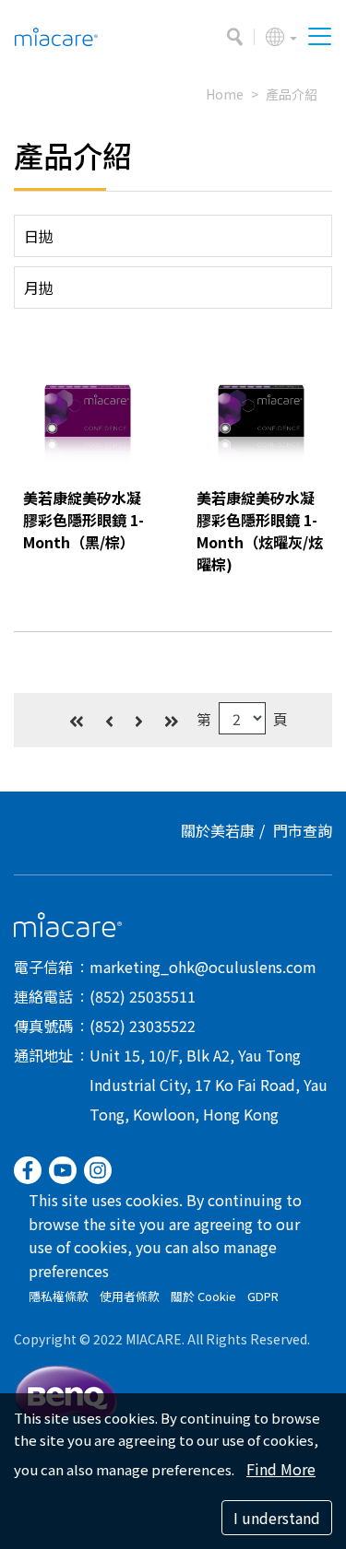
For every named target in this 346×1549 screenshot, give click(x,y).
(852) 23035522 (142, 1026)
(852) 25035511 (142, 996)
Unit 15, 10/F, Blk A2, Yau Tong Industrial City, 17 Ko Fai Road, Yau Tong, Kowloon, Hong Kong (208, 1084)
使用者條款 (130, 1296)
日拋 (39, 236)
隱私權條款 (59, 1296)
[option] (86, 413)
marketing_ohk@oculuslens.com (202, 967)
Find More (281, 1469)
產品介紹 (291, 94)
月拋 (39, 287)
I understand (276, 1518)
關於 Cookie (203, 1296)
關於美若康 (218, 830)
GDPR (263, 1296)
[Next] (139, 720)
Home (225, 94)
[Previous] (109, 720)
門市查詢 (302, 830)
